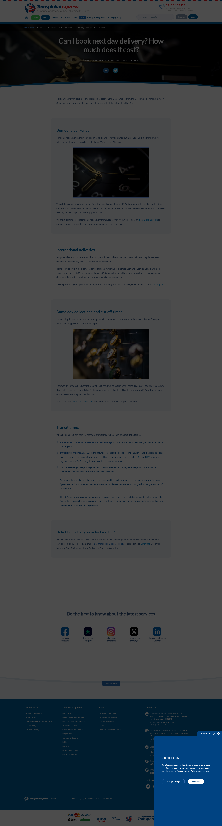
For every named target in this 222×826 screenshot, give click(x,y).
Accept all (196, 781)
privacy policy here (201, 771)
